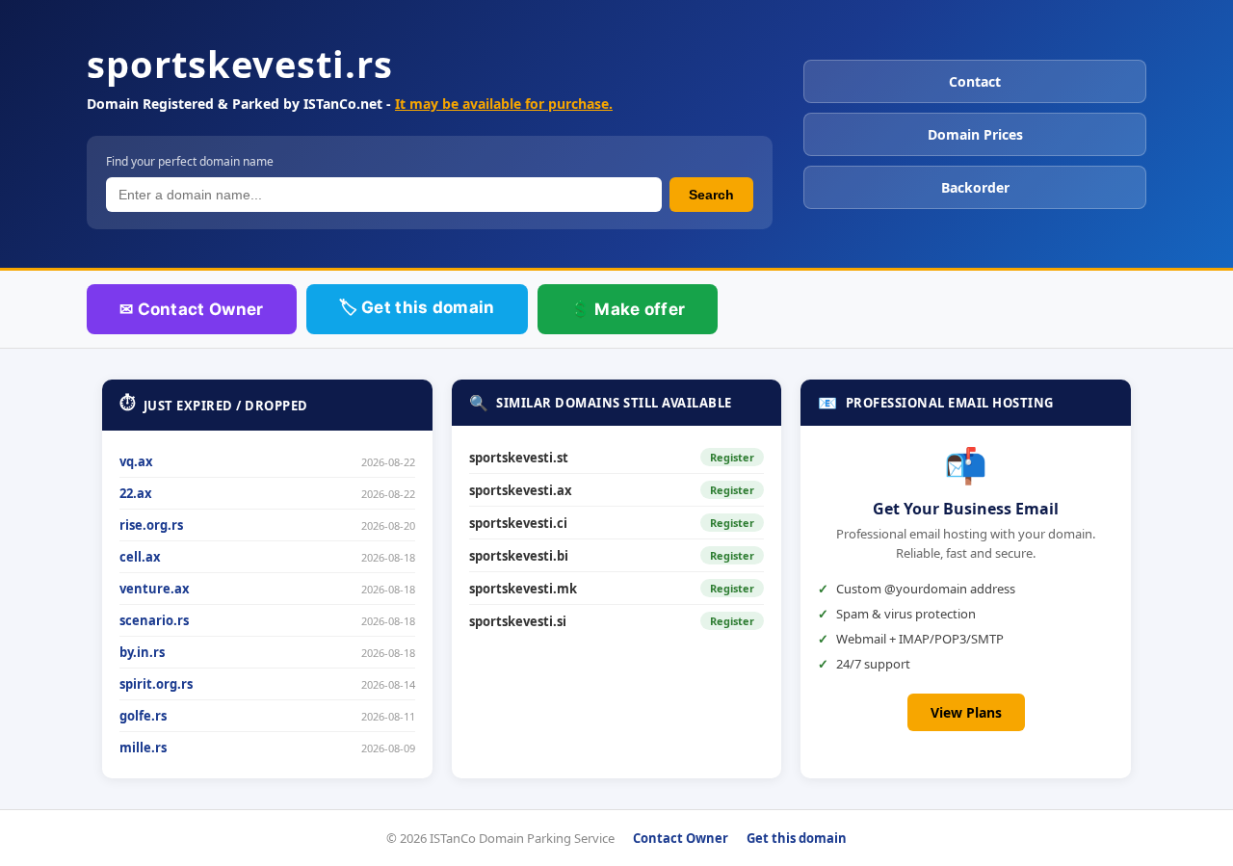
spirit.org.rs (156, 684)
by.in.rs (142, 652)
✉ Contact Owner (191, 309)
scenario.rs (154, 620)
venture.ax (154, 588)
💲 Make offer (628, 309)
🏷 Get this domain (417, 307)
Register (732, 457)
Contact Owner (680, 838)
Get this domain (797, 838)
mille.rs (143, 747)
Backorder (975, 187)
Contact (975, 81)
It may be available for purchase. (504, 103)
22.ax (135, 493)
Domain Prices (975, 134)
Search (711, 194)
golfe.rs (143, 715)
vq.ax (136, 461)
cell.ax (140, 556)
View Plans (966, 712)
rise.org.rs (151, 525)
